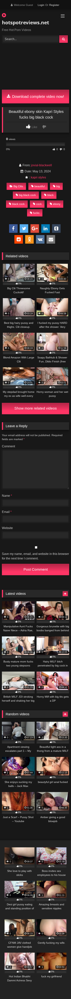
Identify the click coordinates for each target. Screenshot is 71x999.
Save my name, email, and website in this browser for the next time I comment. (35, 556)
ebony (56, 203)
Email (7, 511)
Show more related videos (35, 408)
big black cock (27, 194)
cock (39, 203)
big (58, 186)
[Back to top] (59, 987)
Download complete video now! (37, 96)
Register (54, 4)
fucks (36, 212)
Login (41, 4)
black (50, 194)
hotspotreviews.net (25, 22)
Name (7, 495)
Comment (8, 446)
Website (7, 528)
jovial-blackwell (41, 165)
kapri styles (38, 177)
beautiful (39, 186)
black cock (18, 203)
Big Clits (18, 186)
